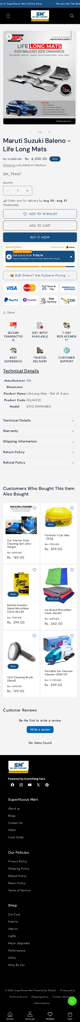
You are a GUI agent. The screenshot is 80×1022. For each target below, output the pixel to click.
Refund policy (41, 1003)
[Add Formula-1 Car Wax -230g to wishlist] (72, 508)
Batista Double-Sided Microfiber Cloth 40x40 (18, 608)
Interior (13, 929)
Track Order (16, 837)
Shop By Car (16, 965)
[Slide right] (49, 132)
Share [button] (11, 312)
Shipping (9, 165)
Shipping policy (40, 996)
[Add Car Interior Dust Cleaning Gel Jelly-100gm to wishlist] (34, 508)
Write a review (40, 729)
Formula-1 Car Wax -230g (57, 537)
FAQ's (12, 830)
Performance (16, 950)
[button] (8, 15)
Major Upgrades (19, 943)
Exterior (13, 921)
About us (14, 808)
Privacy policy (67, 990)
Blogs (12, 816)
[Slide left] (30, 132)
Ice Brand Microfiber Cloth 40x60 (58, 611)
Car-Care (14, 914)
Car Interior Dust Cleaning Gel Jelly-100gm (19, 544)
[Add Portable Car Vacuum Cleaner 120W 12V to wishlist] (72, 636)
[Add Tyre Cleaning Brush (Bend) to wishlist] (34, 636)
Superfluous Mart (24, 990)
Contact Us (15, 823)
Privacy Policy (17, 861)
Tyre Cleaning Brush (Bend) (20, 679)
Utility (12, 958)
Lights (12, 936)
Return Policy (17, 883)
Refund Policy (17, 876)
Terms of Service (19, 890)
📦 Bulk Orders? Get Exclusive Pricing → (40, 275)
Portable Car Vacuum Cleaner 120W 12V (59, 673)
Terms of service (18, 996)
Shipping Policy (18, 868)
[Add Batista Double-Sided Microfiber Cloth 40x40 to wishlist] (34, 570)
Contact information (63, 996)
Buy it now (40, 237)
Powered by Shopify (45, 990)
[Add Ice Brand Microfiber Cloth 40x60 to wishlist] (72, 570)
